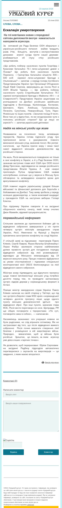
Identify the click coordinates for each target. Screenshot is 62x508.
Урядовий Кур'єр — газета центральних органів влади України (31, 11)
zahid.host (30, 504)
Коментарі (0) (10, 381)
